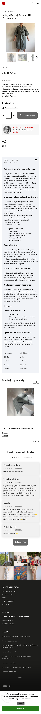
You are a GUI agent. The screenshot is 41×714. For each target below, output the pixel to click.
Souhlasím (20, 708)
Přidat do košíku (29, 115)
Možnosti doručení (11, 108)
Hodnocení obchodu (20, 452)
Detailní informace (9, 96)
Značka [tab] (11, 163)
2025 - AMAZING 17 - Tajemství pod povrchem (16, 667)
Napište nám (6, 604)
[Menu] (37, 3)
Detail (35, 441)
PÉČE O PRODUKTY (8, 601)
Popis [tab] (6, 160)
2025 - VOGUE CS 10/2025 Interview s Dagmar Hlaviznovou (16, 657)
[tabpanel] (20, 415)
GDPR (3, 598)
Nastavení (21, 703)
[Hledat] (29, 3)
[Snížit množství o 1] (3, 115)
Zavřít (34, 150)
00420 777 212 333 (8, 624)
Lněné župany (24, 353)
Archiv (20, 677)
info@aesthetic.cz (7, 621)
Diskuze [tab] (15, 160)
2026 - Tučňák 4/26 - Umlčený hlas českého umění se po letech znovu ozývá (20, 646)
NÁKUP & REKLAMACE (9, 595)
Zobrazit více (20, 542)
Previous (35, 382)
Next (38, 382)
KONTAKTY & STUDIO (8, 591)
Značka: (8, 11)
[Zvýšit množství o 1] (14, 115)
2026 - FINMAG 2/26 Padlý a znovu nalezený (16, 636)
